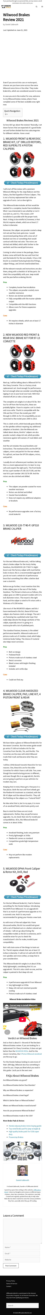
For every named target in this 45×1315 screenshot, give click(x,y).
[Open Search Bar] (36, 6)
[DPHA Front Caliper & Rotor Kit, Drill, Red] (22, 884)
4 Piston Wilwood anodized (31, 1054)
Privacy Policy (10, 1281)
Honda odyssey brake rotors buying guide (25, 1126)
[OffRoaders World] (6, 6)
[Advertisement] (22, 56)
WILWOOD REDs (21, 1051)
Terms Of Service (11, 1284)
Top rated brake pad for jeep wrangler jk (24, 1128)
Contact (8, 1286)
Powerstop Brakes (16, 1137)
